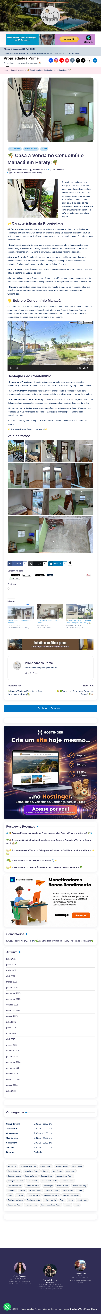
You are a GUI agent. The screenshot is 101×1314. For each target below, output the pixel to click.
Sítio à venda (82, 1200)
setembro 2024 (13, 1079)
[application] (50, 346)
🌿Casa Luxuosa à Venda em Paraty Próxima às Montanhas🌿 (64, 941)
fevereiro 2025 (12, 1051)
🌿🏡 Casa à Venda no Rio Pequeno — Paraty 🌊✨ (31, 860)
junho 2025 (11, 1028)
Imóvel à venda (67, 1190)
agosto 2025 (11, 1016)
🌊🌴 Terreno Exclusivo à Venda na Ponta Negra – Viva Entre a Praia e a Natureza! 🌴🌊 (49, 833)
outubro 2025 (12, 1005)
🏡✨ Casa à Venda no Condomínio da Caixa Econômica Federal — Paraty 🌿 (44, 867)
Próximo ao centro (33, 1200)
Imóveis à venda (31, 149)
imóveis (22, 1190)
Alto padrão (12, 1166)
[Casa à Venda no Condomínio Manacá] (21, 611)
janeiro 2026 (11, 987)
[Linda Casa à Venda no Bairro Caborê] (50, 611)
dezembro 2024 (13, 1062)
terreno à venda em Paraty (50, 1205)
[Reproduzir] (11, 368)
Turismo (67, 1205)
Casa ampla (70, 1171)
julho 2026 (11, 959)
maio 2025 (11, 1033)
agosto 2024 (11, 1085)
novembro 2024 (13, 1068)
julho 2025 (11, 1022)
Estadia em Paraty (79, 1186)
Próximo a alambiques (71, 1195)
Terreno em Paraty (14, 1205)
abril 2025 (10, 1039)
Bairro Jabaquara (14, 1171)
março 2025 (11, 1045)
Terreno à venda (31, 1205)
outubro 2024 (12, 1074)
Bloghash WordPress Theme (83, 1309)
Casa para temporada (15, 1181)
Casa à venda (14, 149)
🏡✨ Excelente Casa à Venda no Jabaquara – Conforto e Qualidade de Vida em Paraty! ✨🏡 (50, 852)
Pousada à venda (33, 1195)
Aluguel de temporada (28, 1166)
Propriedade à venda (51, 1195)
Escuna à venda (62, 1186)
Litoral (80, 1190)
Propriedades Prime (21, 58)
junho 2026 (11, 964)
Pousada (20, 1195)
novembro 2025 (13, 999)
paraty (10, 1195)
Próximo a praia (50, 1200)
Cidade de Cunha (67, 1181)
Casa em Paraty (31, 1176)
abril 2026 (10, 976)
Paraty (44, 149)
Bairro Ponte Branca (32, 1171)
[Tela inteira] (88, 368)
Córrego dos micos (32, 1186)
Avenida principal (62, 1166)
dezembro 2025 (13, 993)
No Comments (58, 169)
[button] (50, 346)
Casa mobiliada (46, 1176)
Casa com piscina (14, 1176)
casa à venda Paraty (49, 1181)
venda (77, 1205)
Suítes (70, 1200)
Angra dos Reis (45, 1166)
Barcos (45, 1171)
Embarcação (48, 1186)
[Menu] (7, 66)
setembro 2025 (13, 1010)
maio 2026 (11, 970)
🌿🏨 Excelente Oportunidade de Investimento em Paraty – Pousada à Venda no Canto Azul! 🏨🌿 (48, 842)
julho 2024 (11, 1091)
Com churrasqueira (15, 1186)
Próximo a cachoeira (15, 1200)
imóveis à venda (35, 1190)
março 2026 (11, 982)
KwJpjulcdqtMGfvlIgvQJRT (18, 941)
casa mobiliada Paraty (64, 1176)
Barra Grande (57, 1171)
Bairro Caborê (77, 1166)
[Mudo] (84, 368)
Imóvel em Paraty (51, 1190)
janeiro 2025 (11, 1056)
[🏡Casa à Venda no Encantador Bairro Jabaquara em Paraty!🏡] (79, 611)
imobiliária (11, 1190)
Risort (62, 1200)
